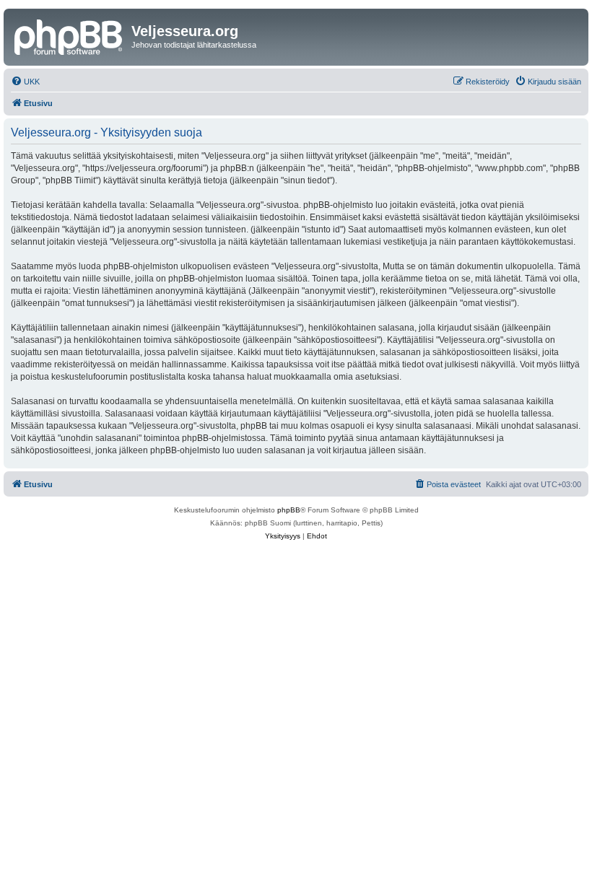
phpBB (288, 510)
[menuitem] (25, 81)
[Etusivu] (69, 35)
